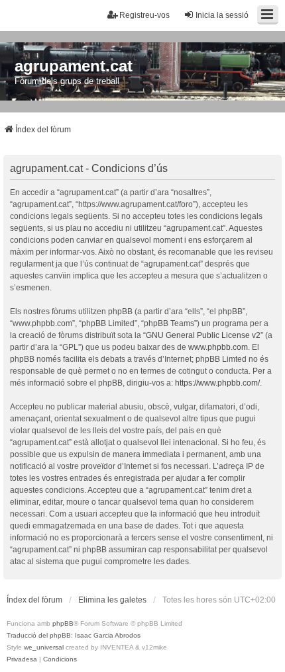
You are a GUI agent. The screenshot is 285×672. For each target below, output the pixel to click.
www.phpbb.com (218, 347)
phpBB (63, 623)
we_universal (44, 647)
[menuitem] (22, 659)
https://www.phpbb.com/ (217, 383)
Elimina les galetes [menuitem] (112, 600)
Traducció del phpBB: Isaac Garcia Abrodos (74, 635)
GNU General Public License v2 (203, 335)
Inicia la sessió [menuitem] (222, 15)
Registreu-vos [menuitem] (144, 15)
